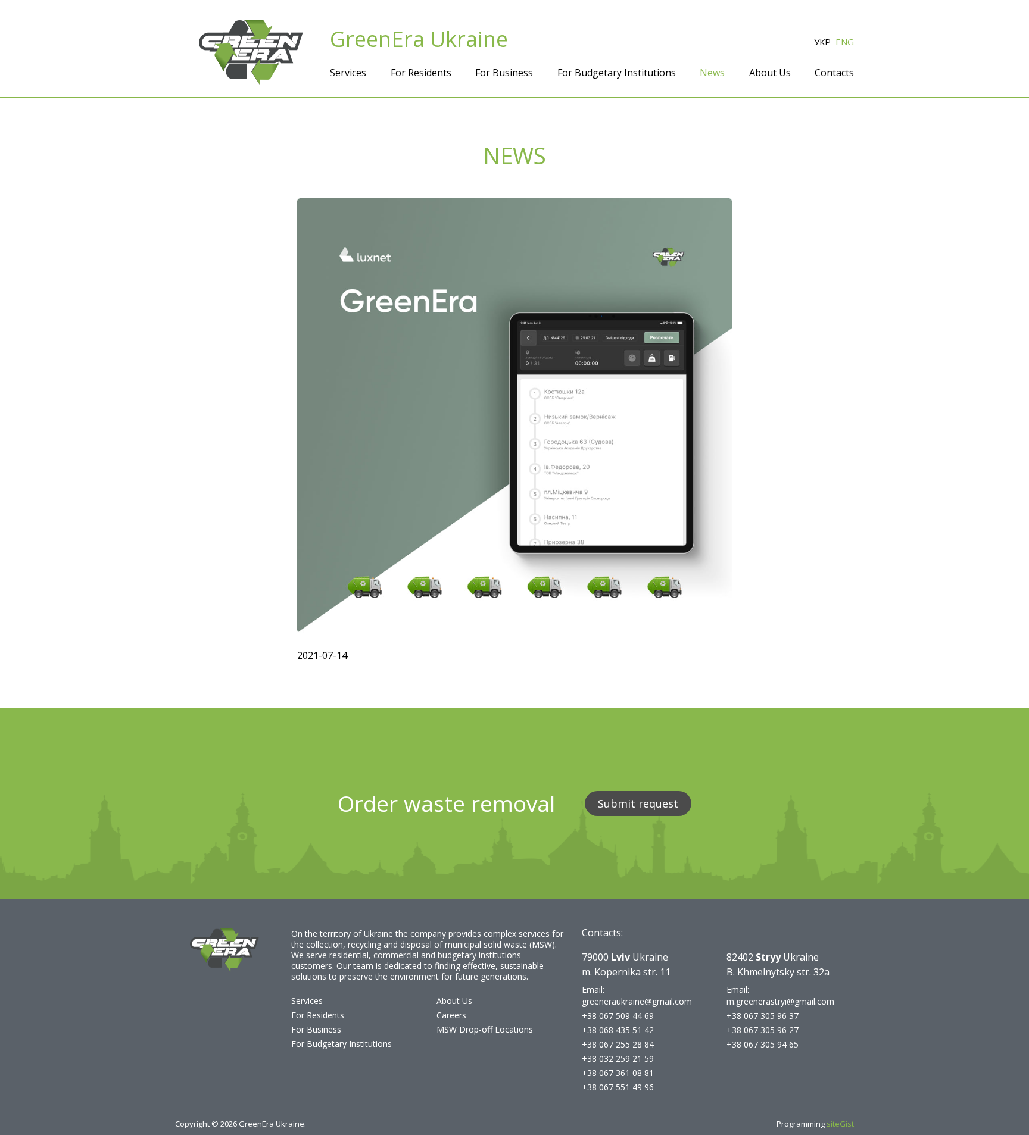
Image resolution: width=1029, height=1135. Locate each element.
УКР (822, 42)
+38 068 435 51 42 (618, 1030)
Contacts (834, 72)
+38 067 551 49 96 (618, 1087)
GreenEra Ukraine (419, 39)
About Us (770, 72)
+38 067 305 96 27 (762, 1030)
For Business (504, 72)
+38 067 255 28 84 (618, 1044)
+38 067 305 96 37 (762, 1015)
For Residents (421, 72)
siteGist (840, 1123)
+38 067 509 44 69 (618, 1015)
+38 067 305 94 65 (762, 1044)
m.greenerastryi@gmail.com (780, 1001)
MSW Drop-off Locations (484, 1029)
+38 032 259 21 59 (618, 1058)
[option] (514, 415)
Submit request (638, 803)
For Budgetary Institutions (616, 72)
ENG (844, 42)
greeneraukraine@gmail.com (637, 1001)
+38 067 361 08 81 (618, 1072)
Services (348, 72)
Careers (451, 1015)
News (712, 72)
